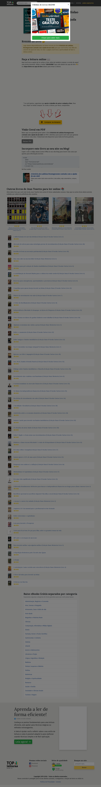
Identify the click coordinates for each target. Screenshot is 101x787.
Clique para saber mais (50, 38)
